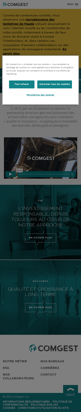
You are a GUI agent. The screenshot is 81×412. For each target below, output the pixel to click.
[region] (40, 80)
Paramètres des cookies (40, 95)
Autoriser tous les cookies (54, 84)
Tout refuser (22, 84)
